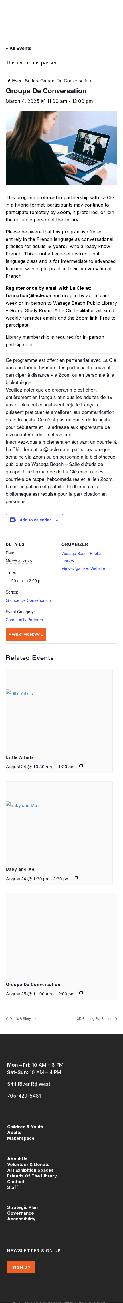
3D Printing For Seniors (95, 1018)
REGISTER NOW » (26, 634)
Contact (15, 1181)
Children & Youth (25, 1126)
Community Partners (24, 619)
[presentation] (59, 709)
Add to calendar (35, 520)
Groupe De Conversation (28, 600)
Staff (12, 1187)
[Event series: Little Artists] (81, 765)
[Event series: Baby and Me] (76, 877)
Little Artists (20, 757)
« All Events (18, 48)
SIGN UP (21, 1267)
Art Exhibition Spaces (30, 1170)
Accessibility (21, 1218)
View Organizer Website (83, 568)
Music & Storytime (23, 1018)
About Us (17, 1158)
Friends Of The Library (32, 1175)
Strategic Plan (22, 1207)
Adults (14, 1132)
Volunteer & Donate (28, 1164)
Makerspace (21, 1138)
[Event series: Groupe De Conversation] (81, 992)
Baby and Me (20, 869)
